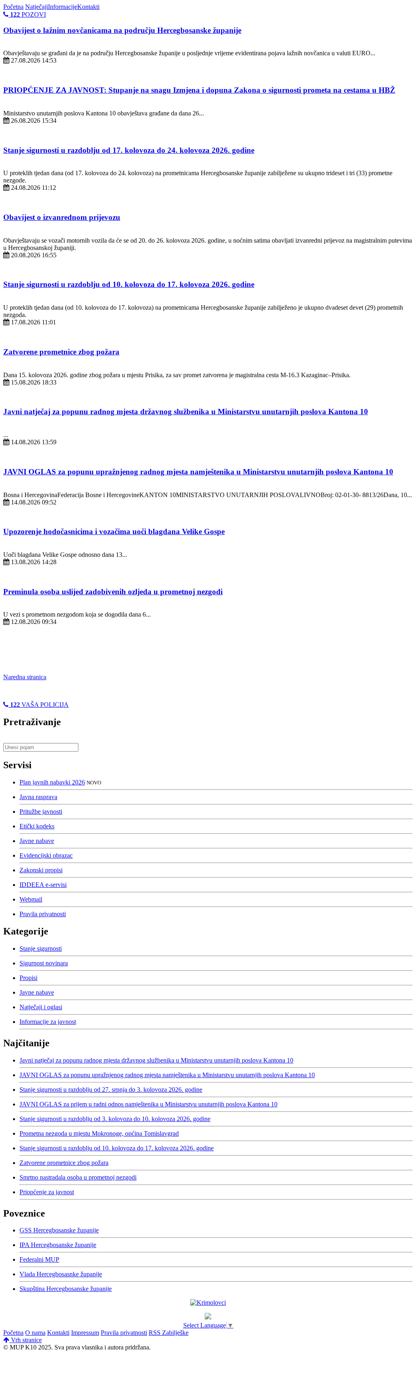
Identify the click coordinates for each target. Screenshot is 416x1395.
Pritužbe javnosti (41, 811)
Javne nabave (37, 840)
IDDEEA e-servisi (43, 884)
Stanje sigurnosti (41, 948)
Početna (13, 6)
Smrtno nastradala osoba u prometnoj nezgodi (78, 1177)
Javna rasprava (38, 796)
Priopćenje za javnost (47, 1192)
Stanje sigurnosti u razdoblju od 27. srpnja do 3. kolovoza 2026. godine (111, 1089)
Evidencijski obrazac (46, 855)
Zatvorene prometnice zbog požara (61, 352)
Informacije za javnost (48, 1021)
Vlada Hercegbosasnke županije (61, 1274)
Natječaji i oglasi (41, 1007)
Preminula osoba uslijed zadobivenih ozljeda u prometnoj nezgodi (113, 591)
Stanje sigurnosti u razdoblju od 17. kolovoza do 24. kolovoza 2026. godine (128, 150)
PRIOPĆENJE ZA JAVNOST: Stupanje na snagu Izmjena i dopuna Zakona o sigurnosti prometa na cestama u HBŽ (199, 90)
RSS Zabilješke (168, 1332)
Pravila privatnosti (43, 913)
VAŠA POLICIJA (39, 704)
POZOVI (28, 14)
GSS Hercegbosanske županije (59, 1230)
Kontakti (88, 6)
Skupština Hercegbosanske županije (66, 1288)
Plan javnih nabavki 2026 (52, 782)
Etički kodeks (37, 826)
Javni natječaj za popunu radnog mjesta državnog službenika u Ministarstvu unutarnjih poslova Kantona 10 (185, 411)
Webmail (31, 899)
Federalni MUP (39, 1259)
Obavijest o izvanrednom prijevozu (61, 217)
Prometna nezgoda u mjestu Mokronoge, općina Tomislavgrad (99, 1133)
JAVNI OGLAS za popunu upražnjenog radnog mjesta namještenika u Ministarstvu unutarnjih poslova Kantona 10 (198, 471)
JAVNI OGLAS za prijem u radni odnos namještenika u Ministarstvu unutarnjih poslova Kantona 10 (148, 1104)
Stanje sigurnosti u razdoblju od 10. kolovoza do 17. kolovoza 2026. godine (128, 284)
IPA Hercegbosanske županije (58, 1244)
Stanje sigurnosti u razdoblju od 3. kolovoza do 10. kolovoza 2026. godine (115, 1118)
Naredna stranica (24, 677)
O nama (35, 1332)
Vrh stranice (25, 1339)
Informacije (62, 6)
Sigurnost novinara (44, 963)
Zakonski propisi (41, 870)
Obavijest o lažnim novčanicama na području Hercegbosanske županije (122, 30)
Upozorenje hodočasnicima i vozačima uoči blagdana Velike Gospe (114, 531)
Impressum (85, 1332)
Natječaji (36, 6)
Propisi (28, 977)
